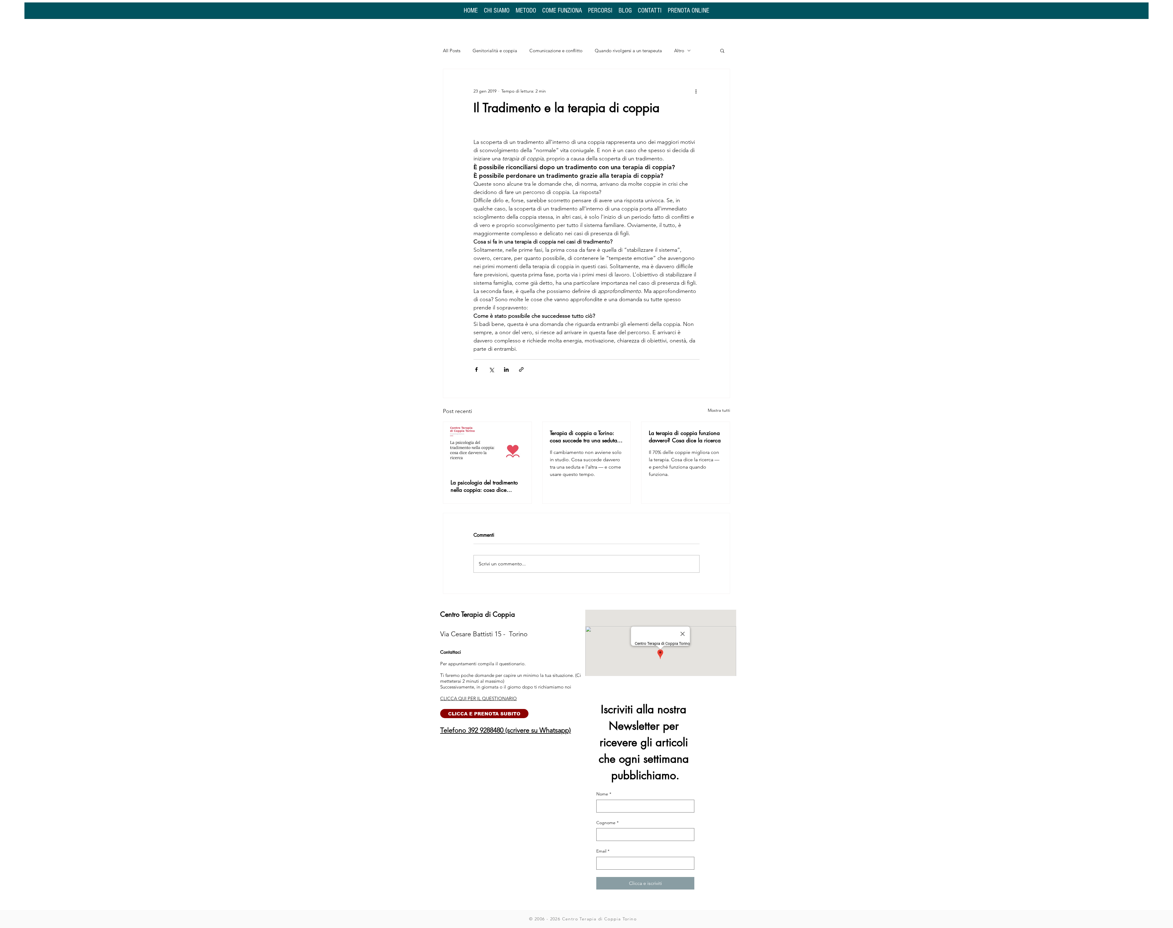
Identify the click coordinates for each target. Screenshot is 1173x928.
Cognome (607, 822)
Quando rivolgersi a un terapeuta (628, 50)
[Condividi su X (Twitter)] (491, 369)
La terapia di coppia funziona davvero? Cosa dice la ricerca (685, 436)
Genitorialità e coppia (495, 50)
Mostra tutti (719, 410)
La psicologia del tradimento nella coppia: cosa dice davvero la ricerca (484, 486)
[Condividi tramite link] (521, 369)
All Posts (451, 50)
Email (602, 851)
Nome (603, 794)
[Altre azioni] (696, 91)
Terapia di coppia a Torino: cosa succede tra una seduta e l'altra (586, 436)
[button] (722, 50)
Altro (679, 50)
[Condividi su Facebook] (476, 369)
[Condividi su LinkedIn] (506, 369)
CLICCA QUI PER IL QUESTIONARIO (478, 698)
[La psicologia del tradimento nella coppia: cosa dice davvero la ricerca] (487, 446)
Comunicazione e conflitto (556, 50)
